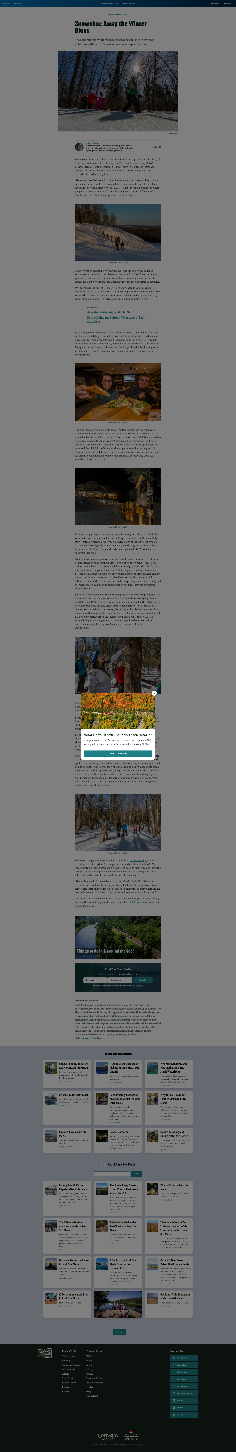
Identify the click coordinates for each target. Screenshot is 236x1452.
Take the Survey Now (118, 753)
